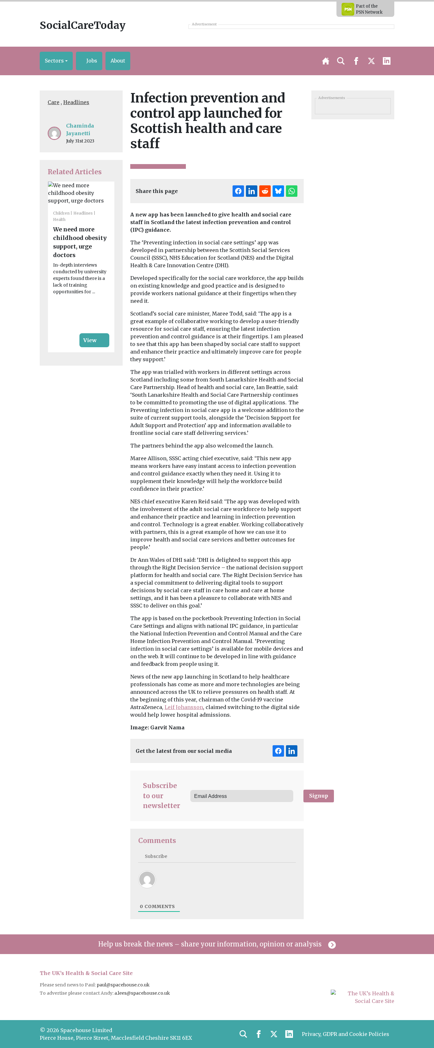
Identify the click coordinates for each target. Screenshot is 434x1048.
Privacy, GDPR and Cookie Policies (345, 1034)
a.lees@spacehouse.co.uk (142, 993)
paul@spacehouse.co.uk (124, 985)
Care (53, 102)
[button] (56, 61)
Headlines (76, 102)
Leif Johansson (184, 707)
